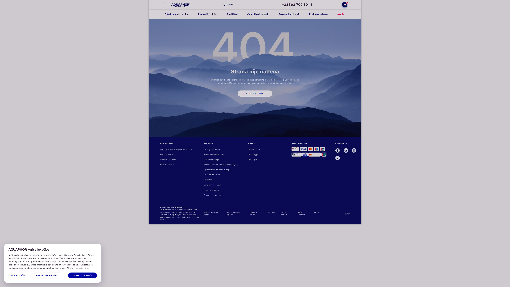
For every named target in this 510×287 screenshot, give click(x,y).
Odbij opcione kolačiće (46, 275)
